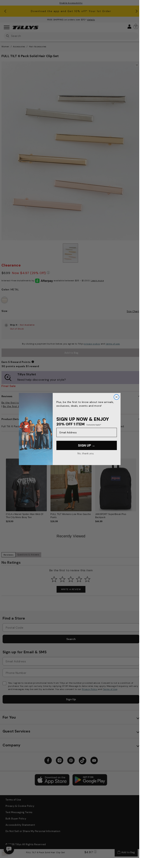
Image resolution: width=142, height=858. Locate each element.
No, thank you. (85, 453)
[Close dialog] (116, 397)
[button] (138, 483)
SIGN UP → (86, 445)
